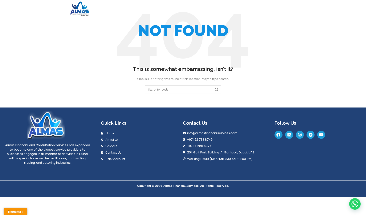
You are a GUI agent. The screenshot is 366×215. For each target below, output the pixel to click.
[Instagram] (300, 135)
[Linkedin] (289, 135)
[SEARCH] (216, 89)
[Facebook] (278, 135)
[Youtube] (321, 135)
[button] (355, 204)
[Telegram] (311, 135)
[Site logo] (79, 8)
